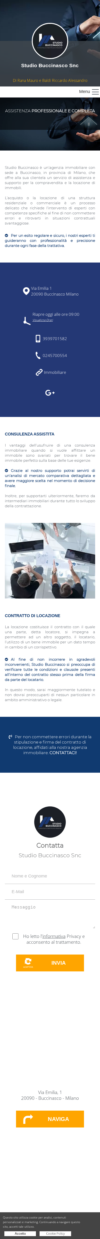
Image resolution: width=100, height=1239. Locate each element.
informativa (54, 936)
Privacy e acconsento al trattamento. (55, 939)
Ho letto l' (32, 936)
